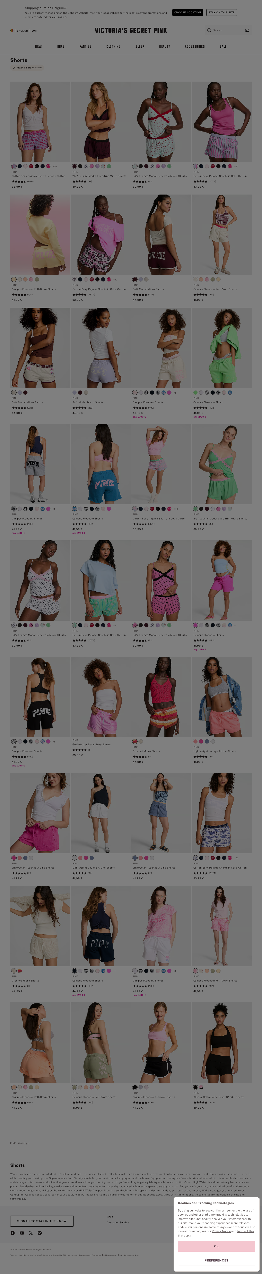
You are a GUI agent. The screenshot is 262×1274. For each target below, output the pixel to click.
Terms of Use (245, 1231)
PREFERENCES (216, 1260)
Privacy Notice (221, 1231)
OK (216, 1246)
